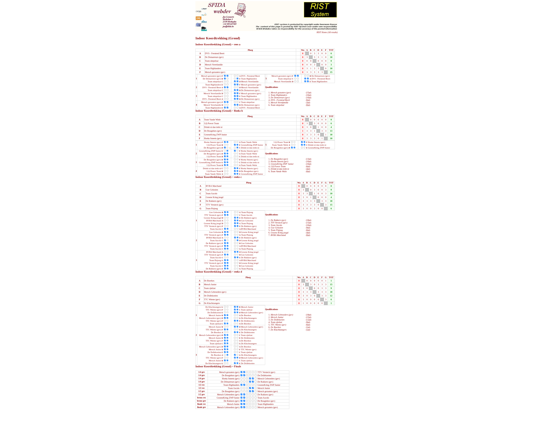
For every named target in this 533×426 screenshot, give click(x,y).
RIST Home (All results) (327, 32)
